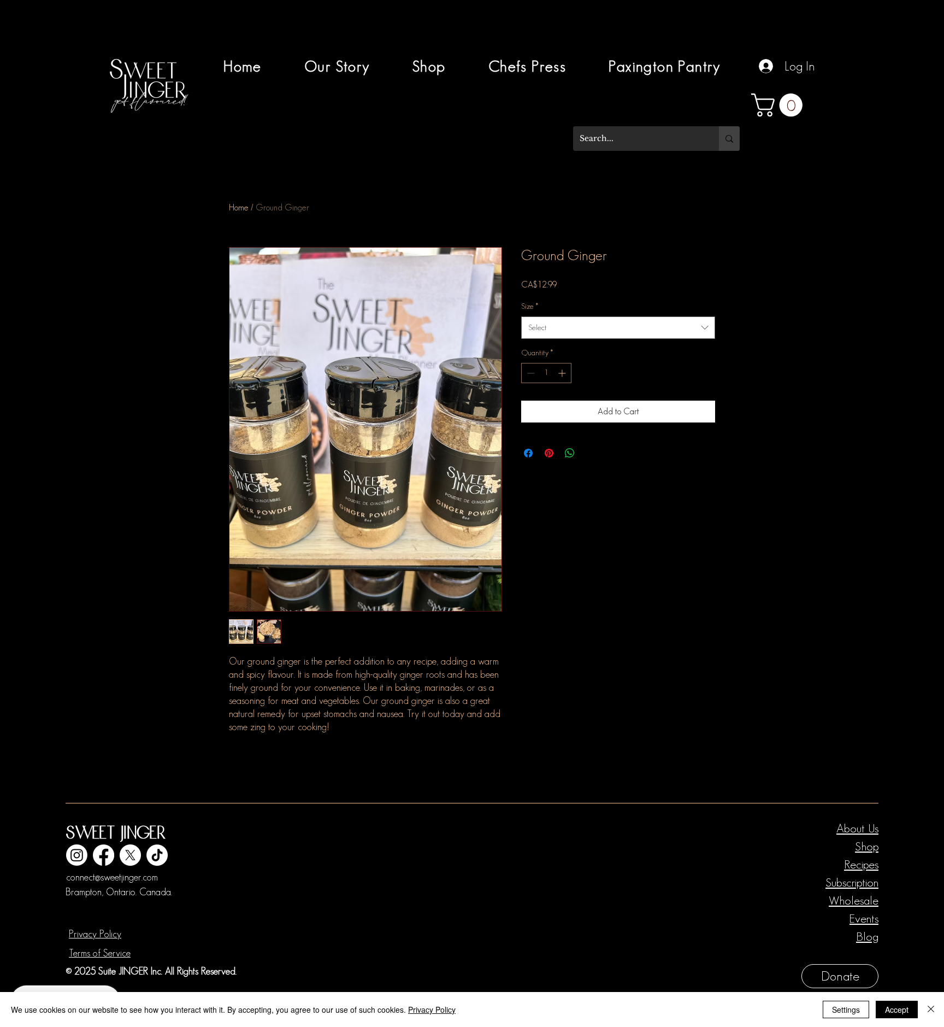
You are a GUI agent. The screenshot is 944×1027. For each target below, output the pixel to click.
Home (239, 207)
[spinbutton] (546, 373)
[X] (130, 855)
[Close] (930, 1009)
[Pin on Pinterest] (549, 453)
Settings (846, 1009)
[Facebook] (103, 855)
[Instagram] (76, 855)
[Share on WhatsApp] (569, 453)
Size (529, 306)
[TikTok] (157, 855)
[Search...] (729, 138)
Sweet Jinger (116, 833)
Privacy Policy (95, 934)
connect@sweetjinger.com (112, 877)
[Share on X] (590, 453)
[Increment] (563, 373)
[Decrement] (529, 373)
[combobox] (618, 327)
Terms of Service (100, 953)
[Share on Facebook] (528, 453)
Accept (896, 1009)
